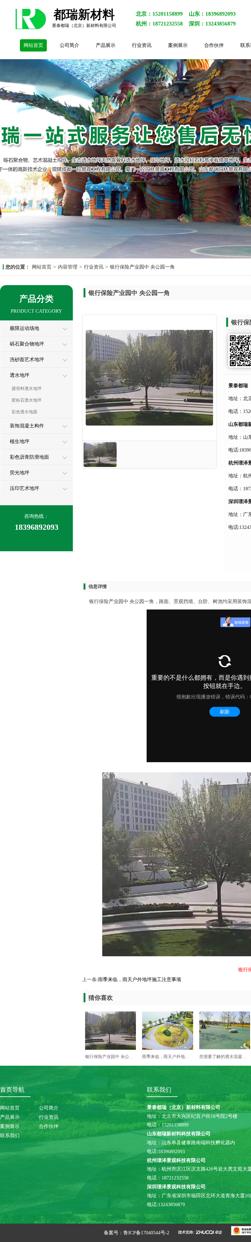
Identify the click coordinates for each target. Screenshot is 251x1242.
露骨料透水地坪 (27, 388)
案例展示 (178, 45)
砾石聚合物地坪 (27, 343)
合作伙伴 (214, 45)
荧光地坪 (19, 472)
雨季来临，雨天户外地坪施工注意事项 (139, 979)
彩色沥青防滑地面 (29, 457)
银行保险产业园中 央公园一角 (142, 266)
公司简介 (69, 45)
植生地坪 (19, 441)
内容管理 (67, 266)
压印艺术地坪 (24, 488)
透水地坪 (19, 375)
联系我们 (10, 1135)
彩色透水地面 (24, 412)
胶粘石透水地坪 (27, 400)
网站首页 (33, 45)
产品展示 (105, 45)
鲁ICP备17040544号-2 (146, 1232)
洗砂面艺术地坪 (27, 359)
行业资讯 (142, 45)
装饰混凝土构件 (27, 425)
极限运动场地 (24, 328)
